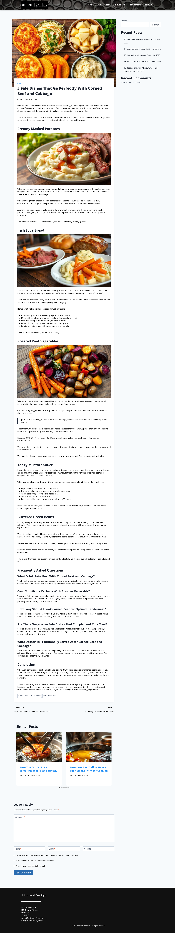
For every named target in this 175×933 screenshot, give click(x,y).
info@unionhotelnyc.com (32, 920)
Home (89, 5)
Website (87, 849)
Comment (20, 817)
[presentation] (39, 747)
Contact (148, 5)
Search (124, 20)
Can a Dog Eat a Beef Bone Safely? (99, 710)
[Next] (108, 759)
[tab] (59, 787)
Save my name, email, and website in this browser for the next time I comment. (47, 855)
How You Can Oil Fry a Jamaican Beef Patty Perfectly (38, 769)
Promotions (135, 5)
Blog (19, 83)
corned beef (23, 696)
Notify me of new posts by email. (30, 866)
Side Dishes (36, 696)
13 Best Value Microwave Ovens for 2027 (142, 55)
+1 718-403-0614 (28, 907)
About (98, 5)
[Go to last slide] (20, 759)
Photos (108, 5)
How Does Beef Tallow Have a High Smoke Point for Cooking (89, 769)
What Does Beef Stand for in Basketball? (32, 710)
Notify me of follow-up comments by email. (35, 860)
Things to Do (121, 5)
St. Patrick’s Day (49, 696)
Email (52, 849)
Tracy (21, 99)
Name (18, 849)
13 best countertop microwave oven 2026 (142, 61)
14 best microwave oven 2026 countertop (142, 49)
